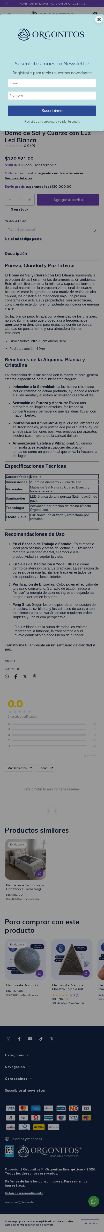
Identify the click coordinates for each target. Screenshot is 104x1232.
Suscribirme (52, 110)
